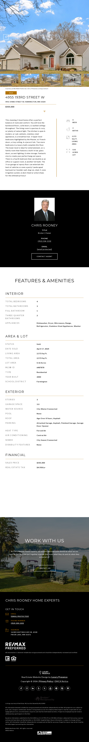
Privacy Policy (46, 681)
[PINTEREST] (56, 688)
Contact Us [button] (44, 568)
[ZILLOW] (50, 688)
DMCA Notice (61, 681)
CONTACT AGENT (44, 256)
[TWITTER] (44, 688)
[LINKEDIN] (33, 688)
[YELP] (38, 688)
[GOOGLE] (62, 688)
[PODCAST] (68, 688)
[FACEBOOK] (21, 688)
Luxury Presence (59, 677)
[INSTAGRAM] (27, 688)
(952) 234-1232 (44, 241)
